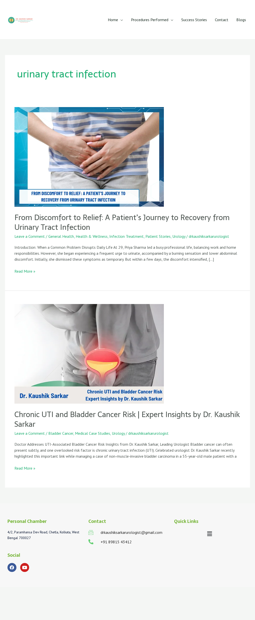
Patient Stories (158, 236)
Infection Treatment (126, 236)
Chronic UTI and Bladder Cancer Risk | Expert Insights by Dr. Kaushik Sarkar (127, 419)
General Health (61, 236)
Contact (221, 19)
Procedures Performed (149, 19)
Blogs (241, 19)
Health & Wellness (92, 236)
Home (113, 19)
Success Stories (194, 19)
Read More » (24, 271)
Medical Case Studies (92, 433)
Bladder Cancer (60, 433)
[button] (209, 534)
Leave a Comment (29, 236)
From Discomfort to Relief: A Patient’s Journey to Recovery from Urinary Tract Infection (122, 222)
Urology (178, 236)
